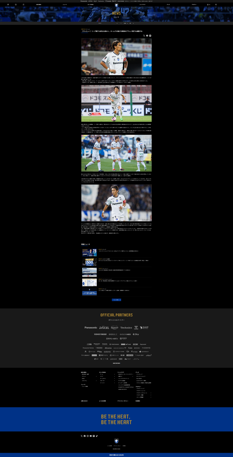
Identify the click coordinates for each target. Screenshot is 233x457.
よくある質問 (102, 401)
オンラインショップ (141, 376)
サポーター (102, 380)
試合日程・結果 (85, 374)
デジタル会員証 (121, 380)
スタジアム (84, 380)
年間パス (120, 376)
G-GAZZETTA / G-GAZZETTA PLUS (125, 387)
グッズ (168, 4)
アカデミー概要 (140, 395)
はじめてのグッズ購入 (141, 380)
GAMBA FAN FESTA (122, 389)
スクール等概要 (140, 397)
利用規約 (138, 401)
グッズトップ (139, 374)
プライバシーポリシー (122, 401)
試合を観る (38, 4)
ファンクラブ (142, 4)
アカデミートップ (140, 388)
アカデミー (194, 4)
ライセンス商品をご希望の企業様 (144, 383)
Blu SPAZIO (139, 378)
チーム (101, 374)
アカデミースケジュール (142, 393)
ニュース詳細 (85, 386)
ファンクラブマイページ (123, 378)
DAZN (83, 378)
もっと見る (116, 300)
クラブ (101, 376)
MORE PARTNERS (116, 363)
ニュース (65, 4)
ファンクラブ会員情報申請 (124, 385)
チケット (84, 376)
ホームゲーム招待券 (122, 383)
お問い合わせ (84, 401)
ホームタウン (103, 378)
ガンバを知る (91, 4)
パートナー (102, 383)
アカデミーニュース (141, 390)
